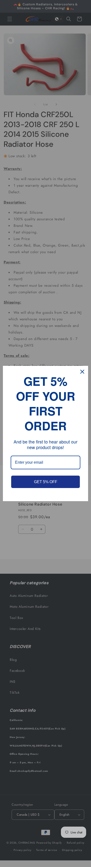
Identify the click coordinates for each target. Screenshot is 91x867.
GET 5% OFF (45, 482)
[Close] (82, 372)
